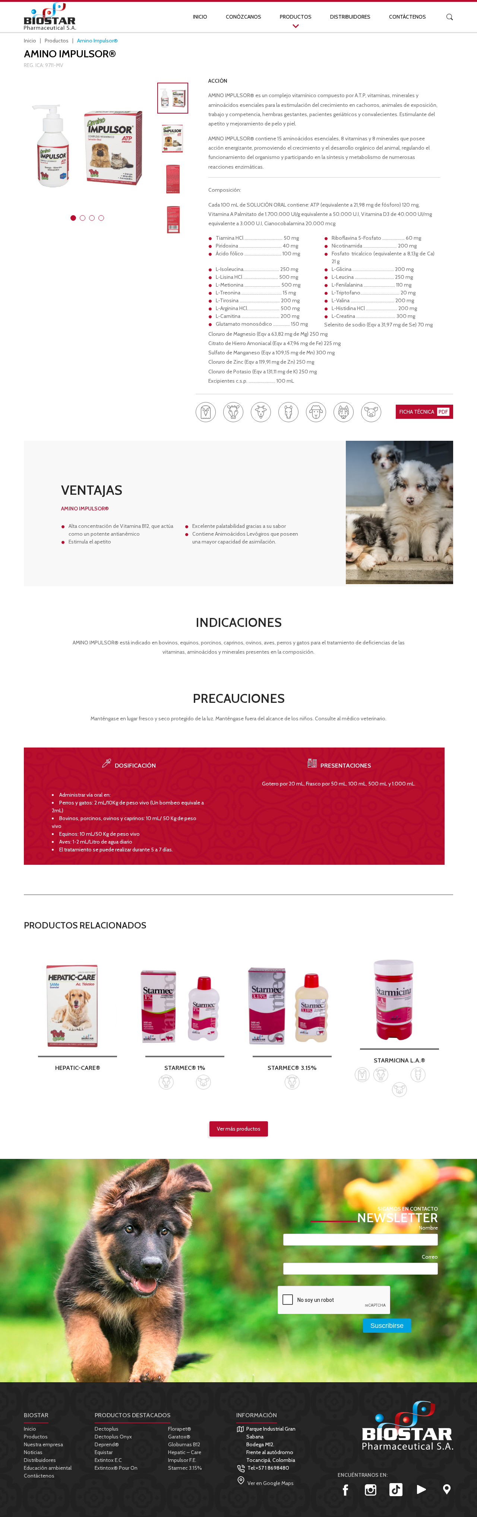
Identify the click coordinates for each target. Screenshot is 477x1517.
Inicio (200, 16)
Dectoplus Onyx (113, 1436)
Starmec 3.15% (185, 1468)
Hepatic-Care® (77, 1067)
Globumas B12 (184, 1444)
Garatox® (179, 1436)
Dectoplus (107, 1428)
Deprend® (107, 1444)
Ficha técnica (423, 411)
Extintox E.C (108, 1460)
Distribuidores (350, 16)
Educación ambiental (48, 1468)
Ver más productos (238, 1128)
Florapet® (179, 1428)
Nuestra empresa (43, 1444)
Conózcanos (243, 16)
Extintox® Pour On (116, 1468)
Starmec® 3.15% (292, 1067)
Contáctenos (407, 16)
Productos (296, 16)
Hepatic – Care (184, 1452)
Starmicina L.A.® (399, 1060)
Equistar (104, 1452)
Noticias (33, 1452)
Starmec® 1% (184, 1067)
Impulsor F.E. (182, 1460)
